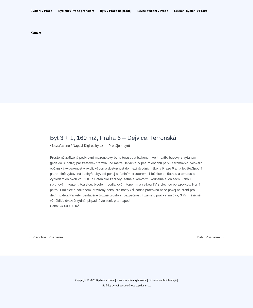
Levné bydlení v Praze (152, 11)
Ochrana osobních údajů (163, 280)
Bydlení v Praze (41, 11)
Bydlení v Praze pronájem (76, 11)
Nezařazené (61, 146)
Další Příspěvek (211, 237)
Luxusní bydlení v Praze (191, 11)
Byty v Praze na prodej (115, 11)
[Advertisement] (124, 73)
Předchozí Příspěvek (45, 237)
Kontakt (36, 32)
